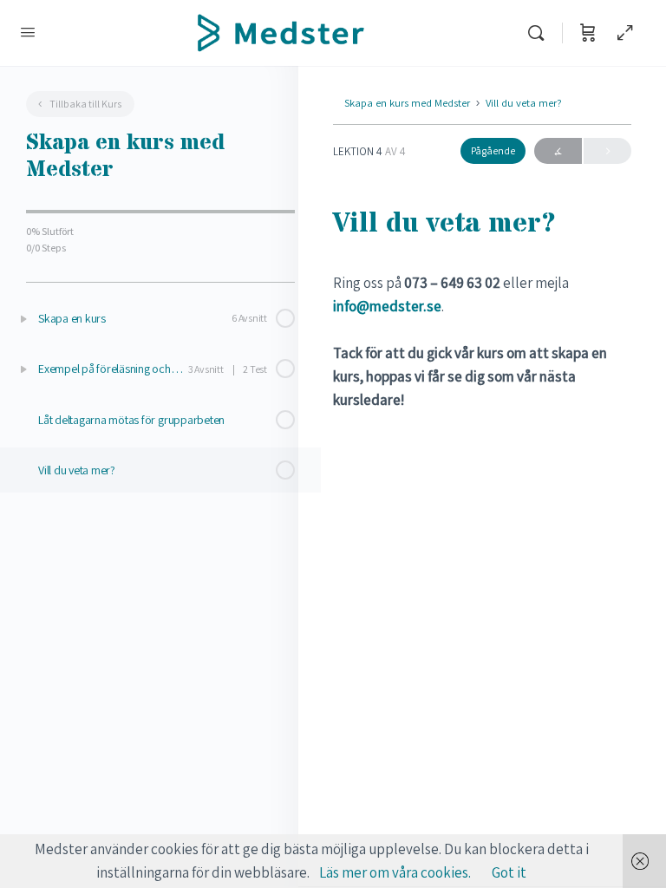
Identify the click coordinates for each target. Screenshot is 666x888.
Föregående (558, 151)
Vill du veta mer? (524, 102)
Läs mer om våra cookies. (395, 872)
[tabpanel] (482, 341)
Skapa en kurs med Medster (407, 102)
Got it (509, 872)
